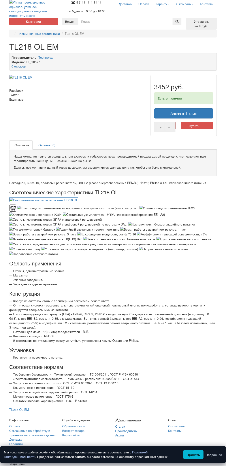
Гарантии (16, 444)
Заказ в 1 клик (183, 113)
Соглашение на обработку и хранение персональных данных (33, 432)
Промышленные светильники (38, 33)
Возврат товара (73, 430)
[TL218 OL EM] (77, 77)
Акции (119, 435)
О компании (177, 426)
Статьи (120, 426)
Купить (194, 125)
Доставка (15, 439)
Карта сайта (71, 435)
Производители (126, 430)
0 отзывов (18, 66)
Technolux (45, 57)
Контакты (174, 430)
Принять (193, 454)
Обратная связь (73, 426)
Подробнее (214, 454)
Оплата (14, 426)
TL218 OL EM (19, 409)
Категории (33, 21)
